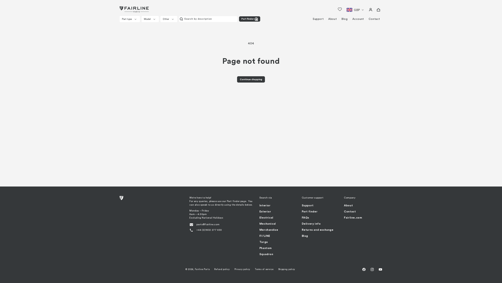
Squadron (266, 254)
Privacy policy (242, 269)
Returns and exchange (318, 230)
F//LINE (264, 236)
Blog (305, 236)
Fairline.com (353, 217)
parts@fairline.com (207, 224)
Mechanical (267, 223)
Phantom (265, 248)
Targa (263, 242)
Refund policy (222, 269)
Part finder (247, 19)
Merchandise (268, 230)
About (348, 205)
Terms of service (264, 269)
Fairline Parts (202, 269)
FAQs (305, 217)
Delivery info (311, 223)
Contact (350, 211)
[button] (130, 19)
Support (308, 205)
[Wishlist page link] (340, 9)
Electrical (266, 217)
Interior (265, 205)
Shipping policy (286, 269)
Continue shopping (251, 79)
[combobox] (208, 19)
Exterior (265, 211)
